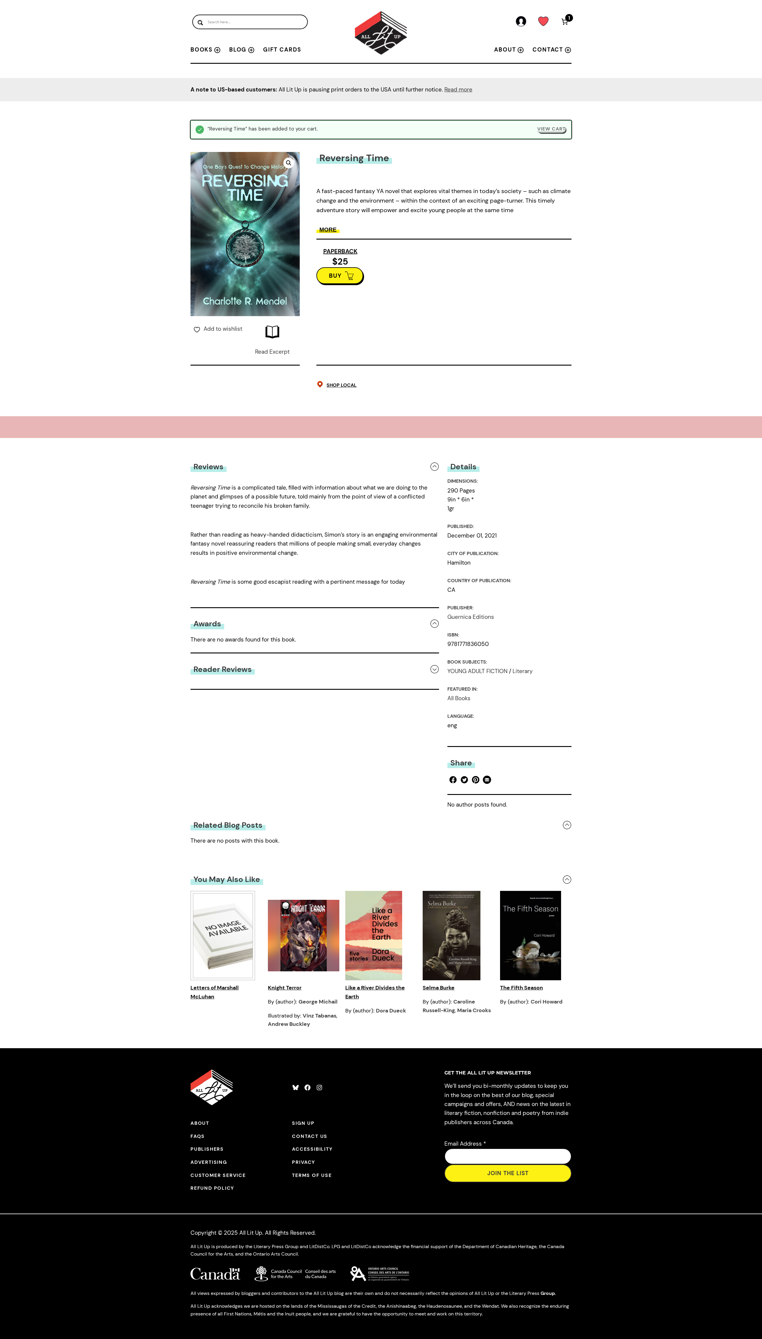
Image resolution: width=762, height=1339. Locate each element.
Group (548, 1293)
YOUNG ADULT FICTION (477, 671)
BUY (335, 275)
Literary (523, 671)
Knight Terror (285, 987)
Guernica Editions (470, 617)
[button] (288, 163)
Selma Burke (439, 987)
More (328, 229)
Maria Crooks (474, 1010)
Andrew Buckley (289, 1024)
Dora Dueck (391, 1010)
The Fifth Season (521, 987)
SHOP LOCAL (342, 385)
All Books (459, 698)
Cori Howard (547, 1001)
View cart (551, 129)
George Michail (318, 1001)
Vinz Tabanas (319, 1015)
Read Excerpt (272, 351)
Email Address (465, 1143)
